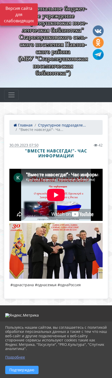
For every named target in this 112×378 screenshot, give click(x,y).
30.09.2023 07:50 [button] (24, 145)
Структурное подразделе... (62, 125)
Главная (25, 125)
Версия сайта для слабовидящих (19, 14)
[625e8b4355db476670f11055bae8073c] (56, 251)
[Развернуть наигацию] (11, 95)
